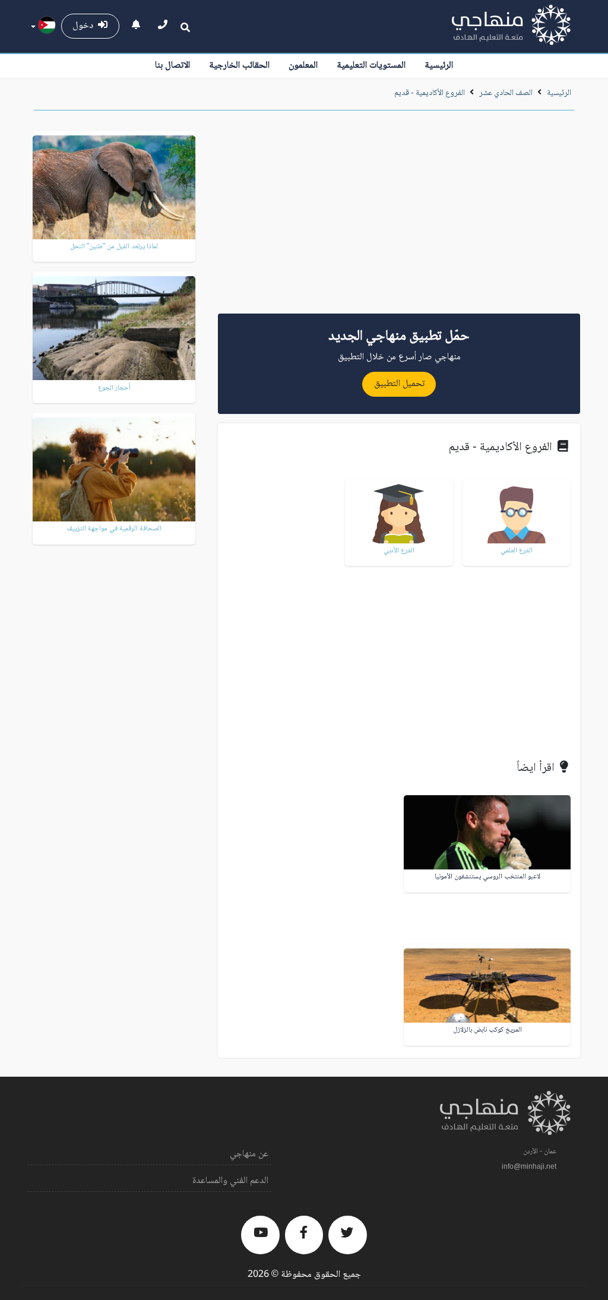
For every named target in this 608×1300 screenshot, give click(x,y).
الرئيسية (439, 66)
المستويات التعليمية (371, 66)
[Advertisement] (399, 216)
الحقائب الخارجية (239, 66)
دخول (85, 26)
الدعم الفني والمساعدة (230, 1181)
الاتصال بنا (172, 66)
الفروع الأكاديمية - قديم (429, 93)
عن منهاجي (249, 1154)
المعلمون (303, 66)
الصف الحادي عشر (506, 93)
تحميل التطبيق (399, 384)
